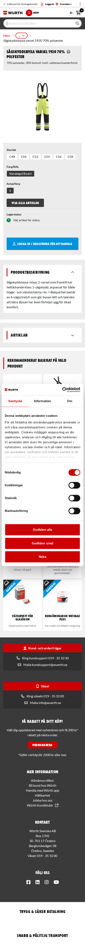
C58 (70, 156)
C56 (59, 156)
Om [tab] (69, 401)
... (19, 35)
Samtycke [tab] (15, 401)
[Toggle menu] (80, 4)
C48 (12, 156)
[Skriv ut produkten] (68, 51)
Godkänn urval (42, 543)
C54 (47, 156)
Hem (6, 35)
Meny (36, 12)
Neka (42, 556)
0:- (76, 12)
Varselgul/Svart (20, 173)
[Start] (12, 13)
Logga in (49, 4)
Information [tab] (42, 401)
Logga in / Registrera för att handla (44, 244)
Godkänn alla (42, 529)
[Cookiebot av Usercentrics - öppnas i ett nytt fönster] (62, 389)
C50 (24, 156)
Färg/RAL (13, 166)
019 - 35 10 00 (47, 856)
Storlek (11, 150)
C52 (35, 156)
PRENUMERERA (42, 745)
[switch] (74, 485)
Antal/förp (13, 183)
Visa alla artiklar (25, 203)
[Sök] (77, 23)
